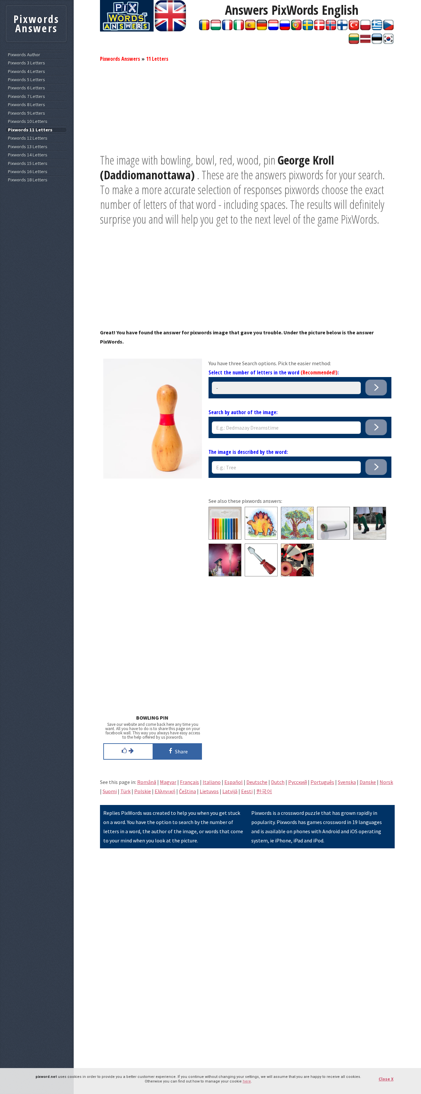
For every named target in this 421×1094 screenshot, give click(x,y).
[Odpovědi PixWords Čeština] (388, 28)
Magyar (168, 782)
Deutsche (256, 782)
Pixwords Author (24, 55)
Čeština (187, 791)
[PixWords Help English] (170, 29)
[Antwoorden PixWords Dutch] (273, 28)
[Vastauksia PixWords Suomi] (342, 28)
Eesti (247, 791)
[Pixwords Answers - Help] (127, 29)
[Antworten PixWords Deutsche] (262, 28)
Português (322, 782)
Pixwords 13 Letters (27, 147)
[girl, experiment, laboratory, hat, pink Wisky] (225, 574)
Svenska (347, 782)
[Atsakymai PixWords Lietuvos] (354, 42)
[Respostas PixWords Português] (296, 28)
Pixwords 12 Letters (27, 138)
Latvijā (229, 791)
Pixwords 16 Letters (27, 171)
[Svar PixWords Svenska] (308, 28)
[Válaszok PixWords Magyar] (215, 28)
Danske (367, 782)
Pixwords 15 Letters (27, 163)
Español (233, 782)
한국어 (264, 791)
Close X (386, 1079)
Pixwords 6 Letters (26, 88)
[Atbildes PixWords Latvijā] (365, 42)
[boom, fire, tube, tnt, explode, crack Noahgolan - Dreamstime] (333, 537)
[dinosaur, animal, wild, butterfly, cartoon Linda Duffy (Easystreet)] (261, 537)
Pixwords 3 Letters (26, 63)
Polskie (142, 791)
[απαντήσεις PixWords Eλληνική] (377, 28)
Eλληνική (165, 791)
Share (180, 751)
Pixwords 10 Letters (27, 121)
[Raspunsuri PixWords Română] (204, 28)
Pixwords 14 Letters (27, 155)
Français (189, 782)
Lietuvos (209, 791)
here (247, 1081)
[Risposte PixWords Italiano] (239, 28)
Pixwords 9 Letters (26, 113)
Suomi (110, 791)
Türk (125, 791)
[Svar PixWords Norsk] (331, 28)
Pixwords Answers (120, 58)
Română (146, 782)
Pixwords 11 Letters (30, 130)
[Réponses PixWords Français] (227, 28)
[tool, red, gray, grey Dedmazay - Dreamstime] (261, 574)
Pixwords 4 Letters (26, 71)
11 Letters (157, 58)
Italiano (212, 782)
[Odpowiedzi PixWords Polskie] (365, 28)
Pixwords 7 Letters (26, 96)
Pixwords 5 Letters (26, 80)
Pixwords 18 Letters (27, 180)
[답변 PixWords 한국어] (388, 42)
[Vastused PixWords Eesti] (377, 42)
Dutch (278, 782)
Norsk (386, 782)
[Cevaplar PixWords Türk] (354, 28)
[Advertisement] (247, 107)
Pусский (297, 782)
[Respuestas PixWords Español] (250, 28)
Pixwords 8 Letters (26, 104)
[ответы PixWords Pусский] (285, 28)
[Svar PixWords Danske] (319, 28)
